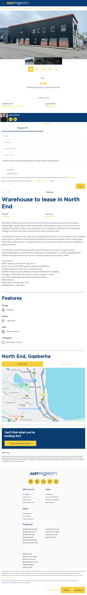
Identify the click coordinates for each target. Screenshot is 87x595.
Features (50, 192)
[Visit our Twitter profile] (37, 481)
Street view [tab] (64, 364)
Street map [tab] (22, 364)
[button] (2, 36)
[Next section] (9, 192)
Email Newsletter (28, 519)
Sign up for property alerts (20, 443)
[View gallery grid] (43, 69)
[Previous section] (3, 192)
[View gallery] (31, 69)
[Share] (85, 8)
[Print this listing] (50, 69)
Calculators (49, 494)
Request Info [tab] (22, 128)
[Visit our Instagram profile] (50, 481)
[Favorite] (80, 8)
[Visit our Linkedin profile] (43, 481)
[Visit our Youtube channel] (56, 481)
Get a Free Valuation (52, 497)
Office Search (27, 500)
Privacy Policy (71, 177)
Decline (66, 590)
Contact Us (26, 497)
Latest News (27, 513)
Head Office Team (28, 502)
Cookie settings (52, 590)
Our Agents (26, 494)
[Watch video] (37, 69)
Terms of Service (45, 181)
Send (80, 186)
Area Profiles (49, 502)
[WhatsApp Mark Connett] (15, 119)
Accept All (78, 590)
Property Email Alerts (52, 500)
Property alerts (12, 173)
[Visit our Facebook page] (31, 481)
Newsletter (10, 170)
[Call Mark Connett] (10, 119)
